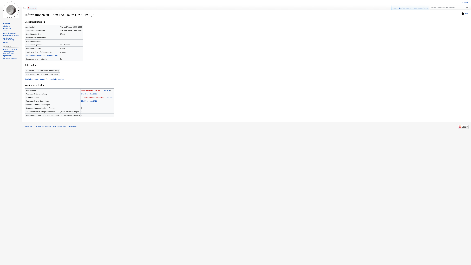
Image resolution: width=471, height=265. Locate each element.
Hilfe (466, 14)
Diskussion (98, 90)
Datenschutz (28, 126)
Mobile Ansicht (72, 126)
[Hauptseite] (11, 10)
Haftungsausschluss (59, 126)
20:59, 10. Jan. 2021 (89, 101)
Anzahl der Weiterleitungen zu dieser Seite (42, 55)
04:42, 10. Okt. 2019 (89, 94)
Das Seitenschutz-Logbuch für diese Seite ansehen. (45, 79)
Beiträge (107, 90)
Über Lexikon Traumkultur (42, 126)
